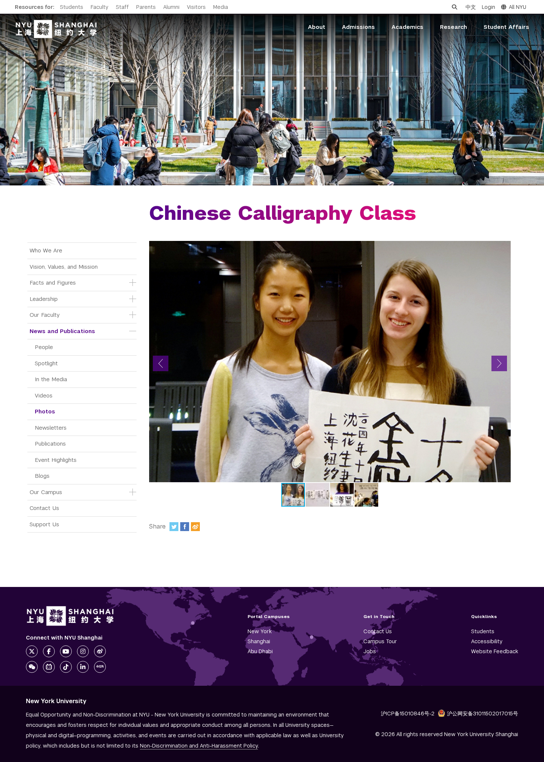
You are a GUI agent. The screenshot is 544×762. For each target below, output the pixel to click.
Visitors (196, 7)
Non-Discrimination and (199, 745)
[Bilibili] (49, 667)
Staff (122, 7)
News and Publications (62, 331)
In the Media (51, 379)
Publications (50, 443)
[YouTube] (66, 651)
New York (260, 631)
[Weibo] (195, 526)
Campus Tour (380, 641)
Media (220, 7)
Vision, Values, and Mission (64, 266)
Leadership (44, 298)
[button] (160, 363)
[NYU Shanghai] (70, 616)
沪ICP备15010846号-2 (407, 713)
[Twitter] (173, 526)
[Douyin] (66, 667)
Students (71, 7)
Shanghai (259, 641)
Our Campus (46, 492)
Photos (45, 411)
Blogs (42, 475)
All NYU (517, 7)
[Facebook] (184, 526)
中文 (471, 7)
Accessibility (487, 641)
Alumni (171, 7)
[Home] (56, 29)
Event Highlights (56, 459)
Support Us (44, 524)
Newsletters (51, 427)
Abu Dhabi (260, 651)
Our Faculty (45, 314)
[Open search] (454, 7)
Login (488, 7)
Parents (146, 7)
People (44, 346)
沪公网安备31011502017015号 (482, 713)
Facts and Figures (53, 282)
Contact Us (44, 507)
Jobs (369, 651)
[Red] (100, 667)
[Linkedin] (83, 667)
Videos (44, 395)
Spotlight (46, 363)
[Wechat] (32, 667)
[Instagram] (83, 651)
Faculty (99, 7)
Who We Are (46, 250)
